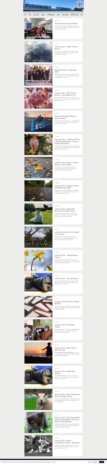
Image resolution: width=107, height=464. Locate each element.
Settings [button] (89, 462)
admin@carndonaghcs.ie (76, 12)
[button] (29, 14)
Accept (101, 462)
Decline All (95, 462)
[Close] (105, 462)
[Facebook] (25, 1)
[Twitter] (28, 1)
